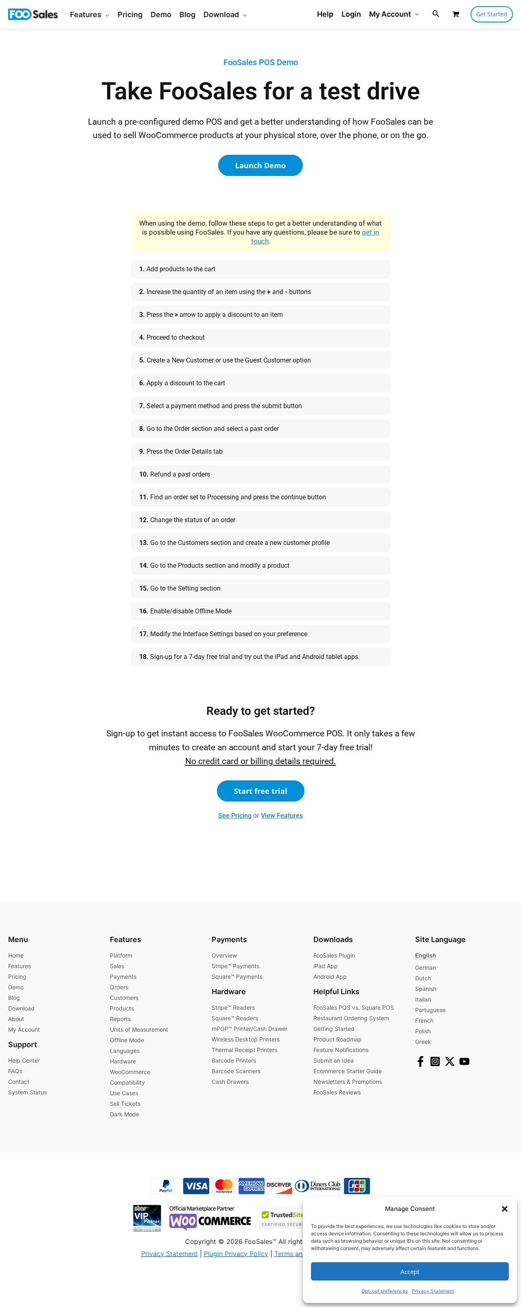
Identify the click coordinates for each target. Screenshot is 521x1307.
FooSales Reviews (337, 1092)
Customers (124, 997)
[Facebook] (420, 1061)
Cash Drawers (230, 1081)
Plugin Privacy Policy (236, 1254)
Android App (330, 976)
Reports (120, 1018)
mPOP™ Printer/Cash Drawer (249, 1028)
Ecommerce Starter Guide (347, 1071)
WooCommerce (130, 1071)
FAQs (15, 1071)
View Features (282, 815)
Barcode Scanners (236, 1071)
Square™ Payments (237, 976)
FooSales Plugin (334, 955)
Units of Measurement (139, 1029)
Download (21, 1008)
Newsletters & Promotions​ (347, 1081)
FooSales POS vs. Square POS (353, 1007)
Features (19, 965)
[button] (505, 1209)
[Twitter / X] (449, 1061)
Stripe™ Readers (233, 1007)
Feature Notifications (340, 1049)
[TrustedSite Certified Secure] (280, 1217)
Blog (14, 997)
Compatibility (127, 1082)
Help (325, 14)
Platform (121, 955)
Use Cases (124, 1093)
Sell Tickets (125, 1103)
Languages (125, 1050)
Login (351, 14)
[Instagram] (435, 1061)
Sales (117, 965)
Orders (119, 987)
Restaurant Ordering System (351, 1018)
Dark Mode (124, 1114)
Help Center (24, 1060)
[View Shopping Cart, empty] (455, 14)
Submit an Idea (333, 1060)
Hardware (123, 1061)
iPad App (325, 965)
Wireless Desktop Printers (246, 1039)
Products (122, 1008)
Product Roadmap (337, 1039)
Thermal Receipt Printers (244, 1049)
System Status (27, 1092)
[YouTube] (464, 1061)
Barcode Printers (234, 1060)
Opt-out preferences (384, 1291)
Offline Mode (127, 1040)
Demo (16, 987)
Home (16, 955)
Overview (224, 955)
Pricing (17, 976)
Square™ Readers (235, 1018)
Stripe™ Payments (235, 965)
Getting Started (334, 1028)
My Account (390, 14)
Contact (18, 1081)
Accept (410, 1271)
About (16, 1018)
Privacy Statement (433, 1291)
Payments (123, 976)
